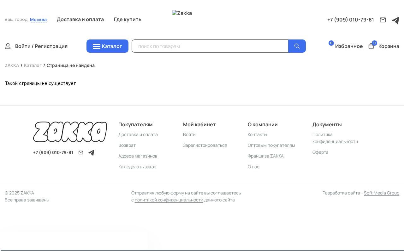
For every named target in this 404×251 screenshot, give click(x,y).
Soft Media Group (381, 193)
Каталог (33, 65)
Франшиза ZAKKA (266, 156)
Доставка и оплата (80, 19)
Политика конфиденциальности (335, 137)
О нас (253, 167)
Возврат (127, 145)
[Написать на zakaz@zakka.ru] (383, 20)
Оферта (320, 152)
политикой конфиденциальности (169, 200)
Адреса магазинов (137, 156)
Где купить (127, 19)
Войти (189, 134)
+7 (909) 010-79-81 (350, 19)
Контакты (257, 134)
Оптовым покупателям (271, 145)
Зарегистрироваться (205, 145)
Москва (38, 19)
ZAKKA (12, 65)
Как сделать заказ (137, 167)
